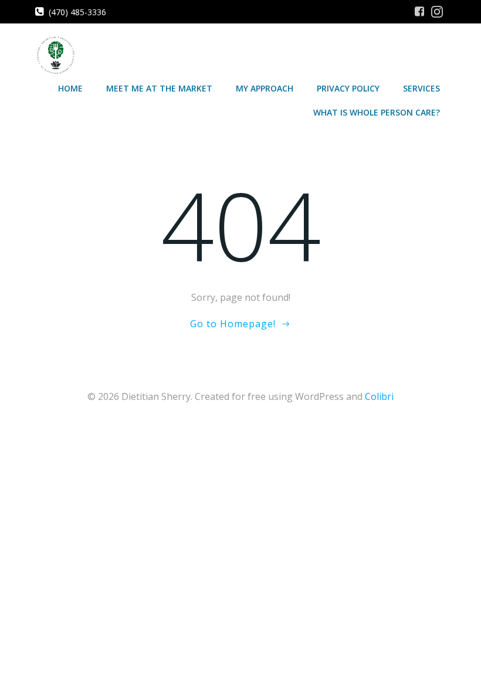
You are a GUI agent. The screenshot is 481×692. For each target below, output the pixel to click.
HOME (70, 88)
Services (421, 88)
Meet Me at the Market (159, 88)
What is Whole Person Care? (376, 112)
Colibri (379, 396)
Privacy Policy (348, 88)
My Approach (264, 88)
